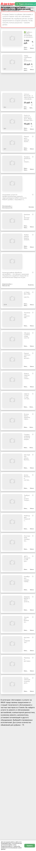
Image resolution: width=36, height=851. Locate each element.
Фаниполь (31, 285)
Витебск (32, 108)
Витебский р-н (26, 107)
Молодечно (32, 407)
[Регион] (2, 9)
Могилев (31, 207)
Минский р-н (26, 47)
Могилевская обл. (7, 208)
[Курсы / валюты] (33, 42)
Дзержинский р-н (7, 284)
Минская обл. (26, 49)
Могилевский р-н (7, 206)
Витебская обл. (26, 108)
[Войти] (16, 8)
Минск (32, 48)
